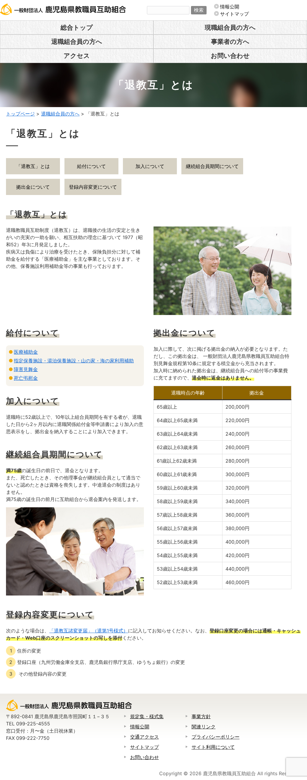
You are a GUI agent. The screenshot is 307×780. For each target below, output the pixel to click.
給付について (91, 166)
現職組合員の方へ (230, 27)
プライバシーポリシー (216, 737)
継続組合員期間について (212, 166)
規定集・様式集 (147, 716)
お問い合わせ (230, 55)
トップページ (20, 114)
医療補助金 (26, 352)
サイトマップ (234, 14)
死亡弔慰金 (26, 378)
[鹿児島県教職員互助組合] (63, 13)
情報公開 (229, 7)
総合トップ (77, 27)
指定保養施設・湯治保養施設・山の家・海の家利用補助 (74, 361)
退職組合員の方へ (76, 41)
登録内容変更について (93, 187)
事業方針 (201, 716)
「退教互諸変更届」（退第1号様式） (88, 631)
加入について (150, 166)
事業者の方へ (230, 41)
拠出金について (33, 187)
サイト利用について (213, 747)
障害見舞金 (26, 369)
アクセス (77, 55)
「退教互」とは (33, 166)
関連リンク (204, 727)
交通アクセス (144, 737)
